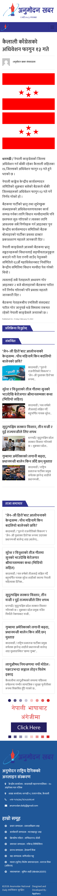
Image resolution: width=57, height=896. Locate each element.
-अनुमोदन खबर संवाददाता (23, 62)
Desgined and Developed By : (39, 890)
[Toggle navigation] (52, 27)
